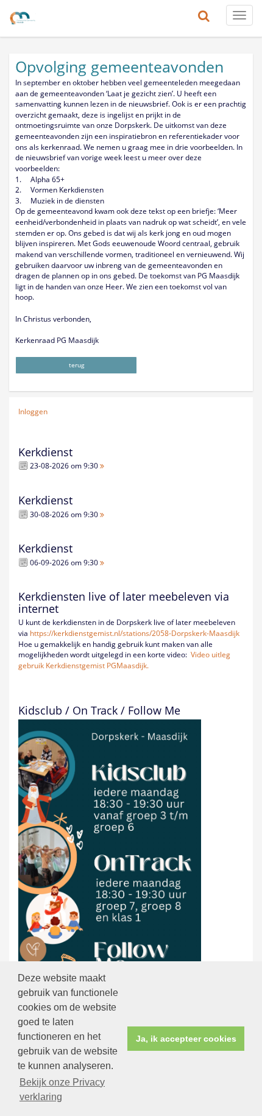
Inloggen (33, 411)
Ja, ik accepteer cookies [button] (186, 1039)
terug (76, 365)
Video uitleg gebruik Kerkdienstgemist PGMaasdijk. (124, 660)
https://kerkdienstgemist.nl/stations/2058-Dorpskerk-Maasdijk (134, 633)
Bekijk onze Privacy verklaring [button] (62, 1089)
